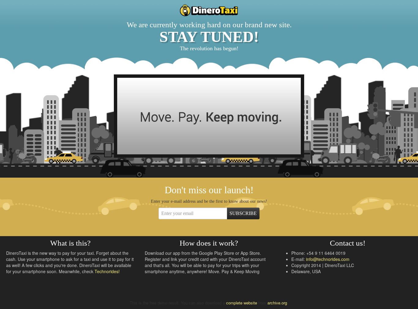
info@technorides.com (327, 259)
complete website (241, 303)
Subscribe (243, 213)
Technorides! (107, 271)
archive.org (277, 303)
